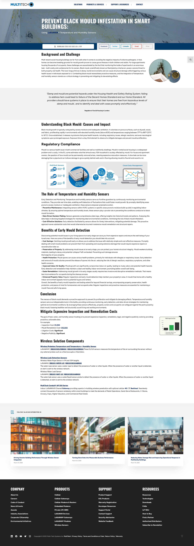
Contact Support (105, 514)
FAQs (144, 506)
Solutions (78, 4)
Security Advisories (106, 517)
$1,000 (57, 325)
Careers (14, 499)
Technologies (147, 499)
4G (126, 388)
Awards (14, 510)
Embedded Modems (62, 506)
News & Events (17, 506)
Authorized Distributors (152, 521)
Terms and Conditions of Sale (93, 536)
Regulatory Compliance (60, 144)
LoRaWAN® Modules (63, 521)
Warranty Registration (108, 502)
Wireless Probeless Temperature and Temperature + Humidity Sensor (68, 346)
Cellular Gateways (62, 499)
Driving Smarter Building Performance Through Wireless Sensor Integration (36, 459)
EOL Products (104, 499)
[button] (104, 46)
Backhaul (134, 388)
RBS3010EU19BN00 (58, 349)
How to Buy (147, 514)
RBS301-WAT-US (56, 374)
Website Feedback (106, 521)
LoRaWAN (53, 32)
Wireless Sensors (61, 525)
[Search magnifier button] (190, 59)
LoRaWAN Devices (62, 514)
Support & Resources (120, 4)
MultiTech (67, 536)
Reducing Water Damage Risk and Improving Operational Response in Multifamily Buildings (155, 459)
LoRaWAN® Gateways (63, 517)
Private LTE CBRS (61, 510)
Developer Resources (107, 506)
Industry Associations (19, 514)
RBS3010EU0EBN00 (75, 349)
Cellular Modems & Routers (65, 502)
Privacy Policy (77, 536)
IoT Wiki (145, 510)
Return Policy (110, 536)
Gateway (66, 388)
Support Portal (104, 510)
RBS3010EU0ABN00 (72, 374)
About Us (14, 495)
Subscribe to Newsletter (152, 525)
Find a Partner (148, 517)
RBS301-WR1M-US (57, 363)
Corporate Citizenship (19, 517)
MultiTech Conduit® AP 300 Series (54, 385)
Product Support (105, 495)
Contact (139, 4)
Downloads (146, 502)
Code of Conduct (17, 502)
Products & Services (95, 4)
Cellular (58, 495)
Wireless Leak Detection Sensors (53, 358)
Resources (146, 495)
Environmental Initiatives (21, 521)
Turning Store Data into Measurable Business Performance (92, 458)
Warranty (119, 536)
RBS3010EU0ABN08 (73, 363)
